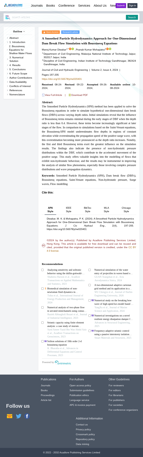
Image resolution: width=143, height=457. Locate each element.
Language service (79, 400)
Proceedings (48, 395)
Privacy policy (83, 429)
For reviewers (116, 385)
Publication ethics (79, 395)
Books (44, 390)
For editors (115, 390)
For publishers (117, 400)
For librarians (116, 395)
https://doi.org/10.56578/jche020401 (62, 79)
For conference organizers (123, 409)
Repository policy (85, 439)
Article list (46, 400)
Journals (45, 385)
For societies (116, 405)
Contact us (82, 424)
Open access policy (80, 385)
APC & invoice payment (82, 405)
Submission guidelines (82, 390)
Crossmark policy (85, 434)
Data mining (82, 444)
